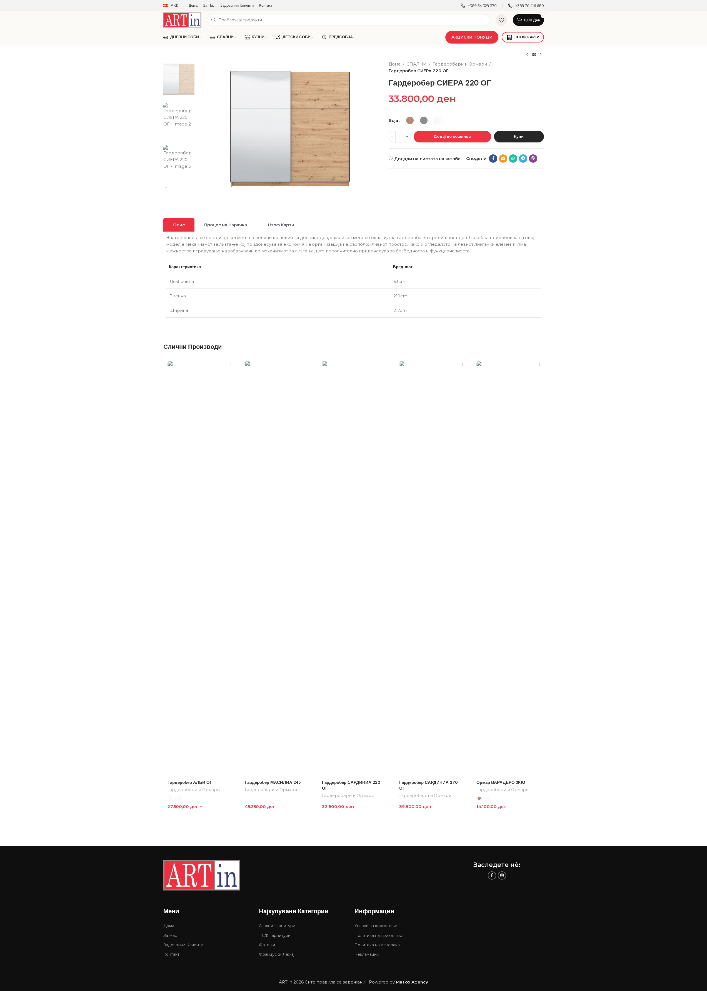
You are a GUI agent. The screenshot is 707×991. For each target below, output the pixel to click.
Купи (519, 136)
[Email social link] (503, 158)
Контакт (171, 954)
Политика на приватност (379, 935)
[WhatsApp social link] (513, 158)
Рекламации (366, 954)
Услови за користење (375, 925)
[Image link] (201, 874)
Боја (393, 120)
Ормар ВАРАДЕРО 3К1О (500, 782)
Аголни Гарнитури (277, 925)
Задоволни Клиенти (183, 944)
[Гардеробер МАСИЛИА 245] (276, 569)
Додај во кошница (452, 136)
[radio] (410, 120)
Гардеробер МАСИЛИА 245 (273, 782)
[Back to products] (534, 54)
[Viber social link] (533, 158)
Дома (395, 64)
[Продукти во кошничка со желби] (501, 20)
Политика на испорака (377, 944)
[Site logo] (182, 19)
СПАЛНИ (416, 64)
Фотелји (267, 944)
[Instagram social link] (502, 875)
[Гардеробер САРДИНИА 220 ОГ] (353, 569)
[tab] (178, 225)
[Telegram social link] (523, 158)
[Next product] (540, 54)
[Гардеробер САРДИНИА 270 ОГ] (431, 569)
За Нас (170, 935)
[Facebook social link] (493, 158)
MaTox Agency (412, 982)
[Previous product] (527, 54)
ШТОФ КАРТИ (526, 37)
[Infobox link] (479, 5)
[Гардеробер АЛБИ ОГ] (199, 569)
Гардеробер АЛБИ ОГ (190, 782)
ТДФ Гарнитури (275, 935)
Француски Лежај (276, 954)
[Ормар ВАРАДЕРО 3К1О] (508, 569)
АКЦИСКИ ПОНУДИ (471, 37)
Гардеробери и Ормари (460, 64)
